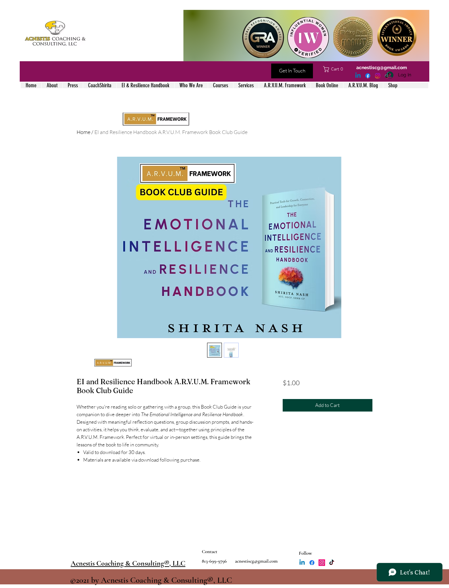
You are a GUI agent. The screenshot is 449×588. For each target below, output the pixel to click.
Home (83, 132)
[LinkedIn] (358, 75)
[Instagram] (377, 75)
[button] (334, 69)
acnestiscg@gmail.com (381, 67)
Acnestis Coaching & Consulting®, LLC (128, 563)
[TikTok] (387, 75)
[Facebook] (368, 75)
